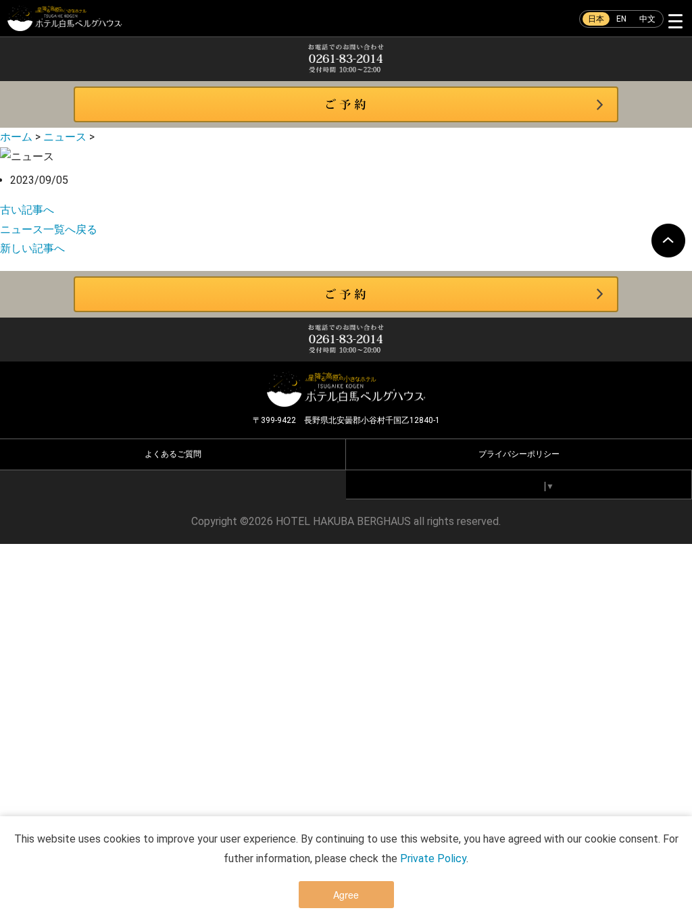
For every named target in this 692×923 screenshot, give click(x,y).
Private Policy (433, 858)
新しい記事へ (32, 248)
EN (621, 19)
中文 (647, 19)
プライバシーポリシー (519, 454)
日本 (596, 19)
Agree (346, 894)
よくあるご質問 (173, 454)
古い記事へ (27, 209)
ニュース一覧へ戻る (48, 229)
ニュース (64, 136)
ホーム (16, 136)
